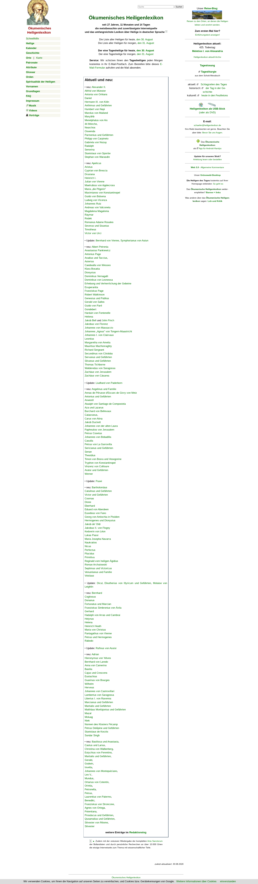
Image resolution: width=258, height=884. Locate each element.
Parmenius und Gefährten (99, 135)
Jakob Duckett (93, 422)
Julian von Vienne (94, 181)
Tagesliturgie (208, 71)
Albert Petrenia (100, 246)
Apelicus (96, 163)
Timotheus (90, 229)
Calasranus (91, 414)
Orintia (88, 785)
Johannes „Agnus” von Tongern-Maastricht (108, 331)
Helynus (89, 618)
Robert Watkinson (95, 294)
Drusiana (90, 174)
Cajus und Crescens (96, 672)
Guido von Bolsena (95, 196)
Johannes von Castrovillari (99, 691)
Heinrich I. (90, 178)
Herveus (89, 687)
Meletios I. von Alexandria (207, 51)
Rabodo (89, 640)
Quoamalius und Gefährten (100, 818)
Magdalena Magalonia (97, 211)
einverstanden (228, 881)
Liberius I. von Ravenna (98, 698)
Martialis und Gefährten (98, 706)
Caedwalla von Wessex (98, 265)
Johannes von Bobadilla (98, 437)
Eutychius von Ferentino (98, 752)
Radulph (89, 145)
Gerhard (89, 611)
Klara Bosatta (92, 268)
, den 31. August (144, 54)
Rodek (88, 218)
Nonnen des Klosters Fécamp (101, 724)
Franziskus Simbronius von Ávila (103, 607)
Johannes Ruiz (93, 203)
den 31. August (146, 43)
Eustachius (91, 676)
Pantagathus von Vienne (98, 633)
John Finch (108, 320)
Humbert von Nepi (95, 109)
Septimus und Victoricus (98, 568)
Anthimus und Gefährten (98, 105)
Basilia (88, 669)
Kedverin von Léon (95, 531)
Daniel (88, 98)
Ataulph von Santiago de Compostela (105, 403)
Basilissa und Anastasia (105, 741)
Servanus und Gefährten (98, 357)
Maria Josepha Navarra (98, 539)
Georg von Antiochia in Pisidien (102, 516)
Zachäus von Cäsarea (97, 375)
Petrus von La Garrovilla (98, 444)
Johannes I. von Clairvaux (99, 335)
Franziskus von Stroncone (99, 804)
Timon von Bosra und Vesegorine (103, 459)
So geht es (218, 184)
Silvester (90, 826)
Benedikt (89, 800)
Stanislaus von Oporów (97, 153)
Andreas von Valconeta (97, 207)
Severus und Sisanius (97, 225)
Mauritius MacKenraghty (98, 346)
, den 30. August (144, 50)
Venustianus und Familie (98, 572)
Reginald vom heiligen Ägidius (101, 561)
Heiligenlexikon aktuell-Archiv (207, 57)
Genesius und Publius (97, 298)
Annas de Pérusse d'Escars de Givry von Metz (111, 392)
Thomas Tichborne (95, 364)
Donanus (90, 600)
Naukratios (91, 542)
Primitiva (90, 557)
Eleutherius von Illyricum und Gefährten (128, 583)
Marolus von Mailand (96, 113)
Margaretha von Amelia (97, 342)
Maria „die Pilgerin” (95, 189)
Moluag (89, 717)
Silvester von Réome (96, 822)
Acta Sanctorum (155, 841)
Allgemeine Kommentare (212, 167)
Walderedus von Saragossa (100, 368)
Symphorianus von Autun (134, 240)
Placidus (89, 553)
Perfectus (90, 550)
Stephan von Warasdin (97, 157)
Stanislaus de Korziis (96, 731)
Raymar (89, 214)
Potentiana (90, 811)
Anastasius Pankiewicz (97, 250)
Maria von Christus (95, 629)
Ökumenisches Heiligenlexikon (126, 877)
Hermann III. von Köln (97, 101)
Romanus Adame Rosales (99, 222)
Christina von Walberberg (99, 749)
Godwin (89, 763)
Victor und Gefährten (96, 494)
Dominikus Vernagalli (96, 276)
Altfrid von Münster (95, 90)
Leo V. (88, 774)
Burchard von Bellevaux (98, 411)
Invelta (88, 767)
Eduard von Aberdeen (97, 509)
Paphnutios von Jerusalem (99, 429)
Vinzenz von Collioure (97, 466)
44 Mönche (91, 124)
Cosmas (89, 498)
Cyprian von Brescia (96, 170)
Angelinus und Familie (104, 389)
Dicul (100, 583)
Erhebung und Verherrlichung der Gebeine (108, 283)
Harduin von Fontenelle (97, 313)
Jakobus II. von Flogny (97, 527)
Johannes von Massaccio (99, 327)
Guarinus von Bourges (97, 680)
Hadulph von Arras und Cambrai (102, 615)
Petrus (88, 793)
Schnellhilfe (32, 38)
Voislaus (89, 575)
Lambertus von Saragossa (99, 695)
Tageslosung (207, 65)
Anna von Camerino (96, 665)
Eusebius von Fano (95, 513)
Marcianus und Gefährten (99, 702)
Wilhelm (89, 683)
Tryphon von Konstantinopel (100, 462)
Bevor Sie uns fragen (212, 132)
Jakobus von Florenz (96, 324)
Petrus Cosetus (93, 433)
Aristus (89, 167)
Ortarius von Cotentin (97, 782)
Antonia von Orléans (96, 94)
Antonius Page (93, 254)
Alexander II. (99, 87)
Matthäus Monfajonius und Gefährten (105, 709)
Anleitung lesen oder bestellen (207, 159)
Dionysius (90, 272)
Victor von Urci (93, 233)
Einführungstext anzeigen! (207, 35)
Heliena (89, 316)
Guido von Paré (93, 305)
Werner (89, 473)
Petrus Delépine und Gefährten (102, 728)
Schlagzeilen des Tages (214, 84)
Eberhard (90, 505)
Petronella (90, 789)
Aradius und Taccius (96, 257)
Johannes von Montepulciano (101, 771)
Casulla (89, 440)
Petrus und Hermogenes (98, 637)
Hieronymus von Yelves (98, 658)
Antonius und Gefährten (98, 396)
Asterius (89, 261)
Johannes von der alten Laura (101, 426)
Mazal (88, 713)
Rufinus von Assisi (106, 648)
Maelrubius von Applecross (100, 185)
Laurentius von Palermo (98, 796)
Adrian (95, 654)
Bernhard (97, 593)
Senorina (90, 149)
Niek (87, 720)
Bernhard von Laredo (96, 661)
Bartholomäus (99, 487)
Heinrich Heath (93, 626)
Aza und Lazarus (94, 407)
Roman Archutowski (96, 564)
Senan (88, 451)
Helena (88, 622)
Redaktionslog (137, 832)
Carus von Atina (93, 418)
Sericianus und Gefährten (99, 448)
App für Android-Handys (210, 148)
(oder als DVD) (207, 110)
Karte (39, 57)
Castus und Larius (95, 745)
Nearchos (90, 127)
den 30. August (144, 39)
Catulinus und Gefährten (98, 491)
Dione (88, 502)
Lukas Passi (91, 535)
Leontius (89, 338)
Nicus (88, 546)
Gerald (88, 760)
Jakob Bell (90, 320)
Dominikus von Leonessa (99, 279)
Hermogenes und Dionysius (100, 520)
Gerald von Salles (95, 301)
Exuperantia (91, 287)
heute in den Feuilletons (214, 95)
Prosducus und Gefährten (99, 815)
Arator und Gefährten (96, 470)
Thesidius (90, 455)
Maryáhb (89, 116)
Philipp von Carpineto (96, 138)
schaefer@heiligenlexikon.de (207, 125)
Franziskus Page (94, 290)
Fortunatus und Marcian (98, 604)
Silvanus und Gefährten (98, 360)
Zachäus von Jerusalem (98, 371)
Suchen (179, 7)
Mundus (89, 778)
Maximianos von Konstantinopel (102, 192)
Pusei (99, 481)
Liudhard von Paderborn (109, 383)
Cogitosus (90, 596)
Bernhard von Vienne (107, 240)
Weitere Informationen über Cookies (196, 881)
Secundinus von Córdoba (99, 353)
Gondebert (90, 309)
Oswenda (90, 131)
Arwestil (89, 400)
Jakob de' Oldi (92, 524)
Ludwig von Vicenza (96, 200)
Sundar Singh (92, 735)
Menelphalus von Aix (96, 120)
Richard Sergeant (94, 349)
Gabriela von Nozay (96, 142)
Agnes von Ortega (95, 807)
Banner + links (213, 192)
